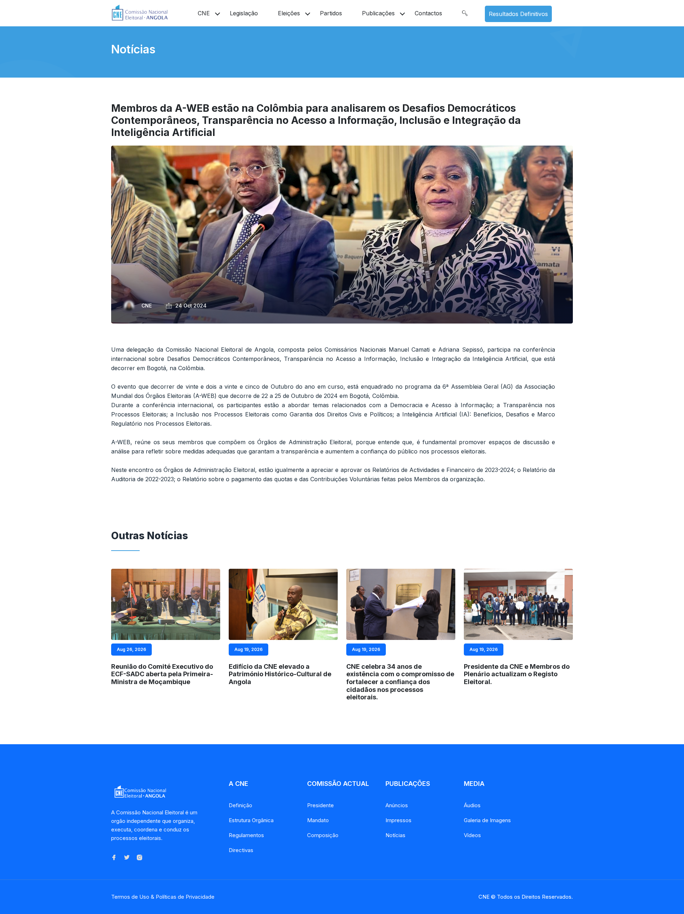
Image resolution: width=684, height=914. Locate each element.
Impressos (398, 820)
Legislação (244, 13)
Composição (322, 835)
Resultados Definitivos (518, 13)
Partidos (331, 13)
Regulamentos (246, 835)
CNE (204, 13)
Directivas (241, 850)
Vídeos (472, 835)
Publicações (378, 13)
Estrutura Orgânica (251, 820)
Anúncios (396, 805)
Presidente (320, 805)
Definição (240, 805)
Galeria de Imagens (487, 820)
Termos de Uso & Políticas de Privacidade (162, 896)
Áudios (472, 805)
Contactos (428, 13)
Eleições (289, 13)
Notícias (395, 835)
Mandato (318, 820)
